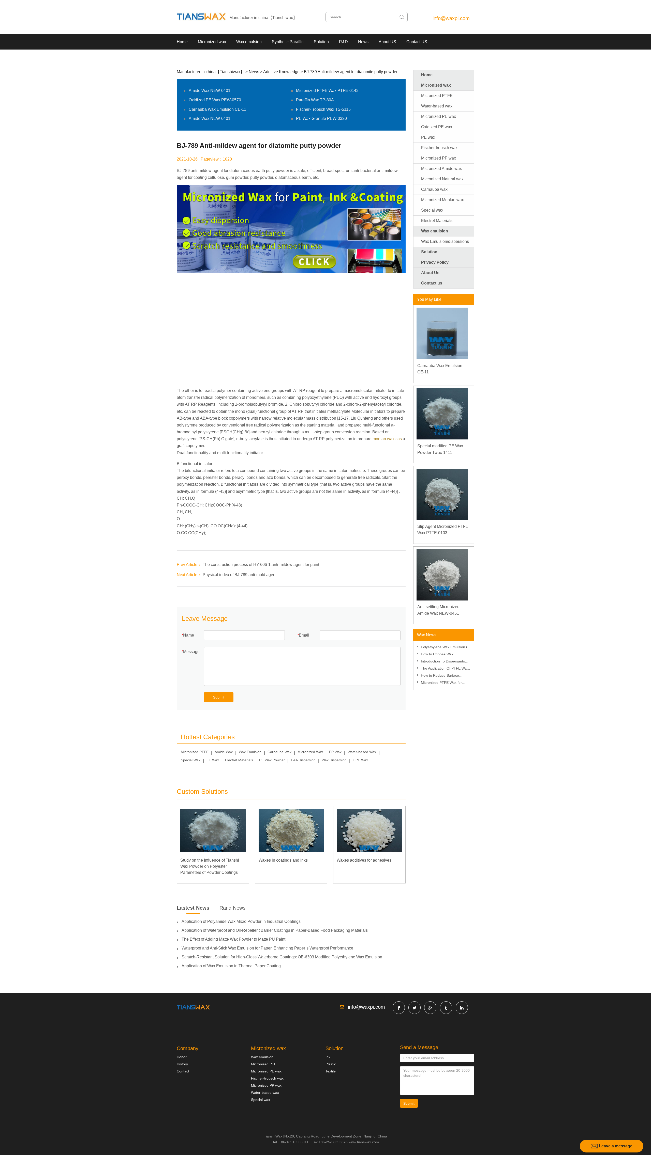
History (182, 1064)
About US (387, 42)
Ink (328, 1057)
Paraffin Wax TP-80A (315, 100)
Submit (218, 697)
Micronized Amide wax (441, 168)
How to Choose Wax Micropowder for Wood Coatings (439, 654)
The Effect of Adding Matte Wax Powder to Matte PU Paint (233, 939)
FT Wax (212, 760)
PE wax (428, 137)
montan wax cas (387, 439)
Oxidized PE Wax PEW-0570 (215, 100)
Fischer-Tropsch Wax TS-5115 (323, 109)
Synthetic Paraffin (288, 42)
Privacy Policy (435, 262)
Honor (182, 1057)
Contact (183, 1071)
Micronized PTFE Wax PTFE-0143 (327, 90)
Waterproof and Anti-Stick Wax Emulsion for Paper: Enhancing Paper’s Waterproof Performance (267, 948)
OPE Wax (360, 760)
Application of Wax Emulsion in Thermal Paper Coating (231, 966)
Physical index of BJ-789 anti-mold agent (239, 575)
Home (182, 42)
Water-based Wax (362, 752)
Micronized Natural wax (442, 179)
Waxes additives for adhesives (364, 860)
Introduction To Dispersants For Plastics (443, 661)
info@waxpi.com (451, 18)
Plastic (331, 1064)
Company (187, 1048)
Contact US (416, 42)
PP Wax (335, 752)
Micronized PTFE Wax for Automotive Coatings (441, 683)
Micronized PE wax (438, 116)
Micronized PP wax (438, 158)
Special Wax (190, 760)
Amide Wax (224, 752)
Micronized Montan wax (442, 200)
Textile (331, 1071)
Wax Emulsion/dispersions (445, 241)
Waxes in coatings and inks (283, 860)
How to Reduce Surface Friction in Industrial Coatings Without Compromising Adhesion (444, 676)
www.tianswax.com (364, 1142)
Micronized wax (212, 42)
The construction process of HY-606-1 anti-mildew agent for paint (261, 564)
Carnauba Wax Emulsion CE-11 (217, 109)
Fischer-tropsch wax (439, 148)
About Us (430, 273)
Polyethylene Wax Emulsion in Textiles (445, 647)
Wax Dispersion (334, 760)
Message (191, 652)
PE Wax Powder (272, 760)
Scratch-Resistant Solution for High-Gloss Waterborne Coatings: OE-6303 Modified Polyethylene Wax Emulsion (282, 957)
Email (304, 635)
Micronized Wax (310, 752)
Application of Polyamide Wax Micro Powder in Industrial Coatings (241, 921)
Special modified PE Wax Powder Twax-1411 (440, 449)
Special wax (432, 210)
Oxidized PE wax (436, 127)
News (363, 42)
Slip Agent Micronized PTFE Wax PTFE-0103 (442, 529)
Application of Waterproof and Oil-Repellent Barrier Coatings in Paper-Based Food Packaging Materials (275, 930)
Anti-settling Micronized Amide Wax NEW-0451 (438, 610)
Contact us (431, 283)
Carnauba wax (434, 189)
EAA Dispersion (303, 760)
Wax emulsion (249, 42)
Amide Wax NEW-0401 (209, 90)
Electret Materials (239, 760)
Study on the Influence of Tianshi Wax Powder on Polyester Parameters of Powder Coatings (209, 866)
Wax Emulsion (250, 752)
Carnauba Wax (279, 752)
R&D (343, 42)
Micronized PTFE (195, 752)
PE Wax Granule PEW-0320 (321, 118)
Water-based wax (436, 106)
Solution (321, 42)
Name (188, 635)
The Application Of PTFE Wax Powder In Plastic (444, 669)
